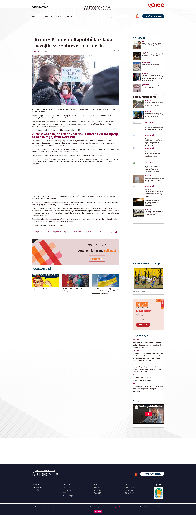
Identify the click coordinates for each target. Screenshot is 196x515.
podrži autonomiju (153, 16)
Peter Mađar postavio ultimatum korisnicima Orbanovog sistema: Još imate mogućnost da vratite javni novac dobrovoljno (153, 78)
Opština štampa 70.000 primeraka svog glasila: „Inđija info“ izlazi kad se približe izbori (154, 179)
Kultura (97, 490)
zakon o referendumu (94, 232)
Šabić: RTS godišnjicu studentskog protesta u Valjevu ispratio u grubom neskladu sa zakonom (147, 369)
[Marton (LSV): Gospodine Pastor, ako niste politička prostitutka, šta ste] (137, 45)
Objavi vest (129, 493)
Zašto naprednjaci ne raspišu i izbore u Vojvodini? (151, 86)
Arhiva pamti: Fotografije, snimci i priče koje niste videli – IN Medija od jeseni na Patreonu (154, 115)
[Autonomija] (97, 6)
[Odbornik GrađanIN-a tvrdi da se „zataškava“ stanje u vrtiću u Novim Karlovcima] (138, 213)
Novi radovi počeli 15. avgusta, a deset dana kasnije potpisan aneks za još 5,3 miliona (154, 104)
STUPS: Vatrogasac (139, 291)
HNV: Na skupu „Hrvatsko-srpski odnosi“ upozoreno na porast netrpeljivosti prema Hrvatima (154, 127)
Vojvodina (35, 296)
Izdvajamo (67, 487)
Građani (64, 296)
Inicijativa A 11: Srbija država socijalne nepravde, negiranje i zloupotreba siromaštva (148, 388)
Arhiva (69, 16)
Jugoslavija (146, 63)
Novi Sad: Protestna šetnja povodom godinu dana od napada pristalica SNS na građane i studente (148, 345)
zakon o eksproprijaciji (79, 232)
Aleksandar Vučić (50, 232)
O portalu (129, 487)
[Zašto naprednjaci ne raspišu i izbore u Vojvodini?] (137, 87)
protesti (34, 232)
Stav (134, 375)
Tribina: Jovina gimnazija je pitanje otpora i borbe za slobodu (152, 54)
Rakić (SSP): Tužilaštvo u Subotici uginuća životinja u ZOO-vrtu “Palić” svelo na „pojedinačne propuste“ (153, 169)
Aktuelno (37, 51)
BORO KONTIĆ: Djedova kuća (150, 64)
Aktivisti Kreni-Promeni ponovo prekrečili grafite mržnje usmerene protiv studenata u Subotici (152, 154)
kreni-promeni (60, 232)
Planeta (145, 73)
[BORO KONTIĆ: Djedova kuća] (137, 66)
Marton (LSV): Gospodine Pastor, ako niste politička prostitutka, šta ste (153, 44)
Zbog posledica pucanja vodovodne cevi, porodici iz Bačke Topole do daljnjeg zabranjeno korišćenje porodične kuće (153, 142)
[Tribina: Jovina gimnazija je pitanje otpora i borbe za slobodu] (137, 56)
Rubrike (47, 16)
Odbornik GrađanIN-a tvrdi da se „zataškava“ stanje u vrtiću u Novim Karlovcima (154, 213)
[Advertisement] (98, 27)
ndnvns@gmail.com (38, 490)
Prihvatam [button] (98, 512)
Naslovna (36, 16)
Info (143, 42)
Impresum (129, 490)
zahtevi (68, 232)
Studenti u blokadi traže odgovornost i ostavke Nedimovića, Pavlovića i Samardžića (152, 203)
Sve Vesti (58, 16)
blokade (40, 232)
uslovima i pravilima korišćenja (119, 507)
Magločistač (149, 122)
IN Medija (148, 101)
